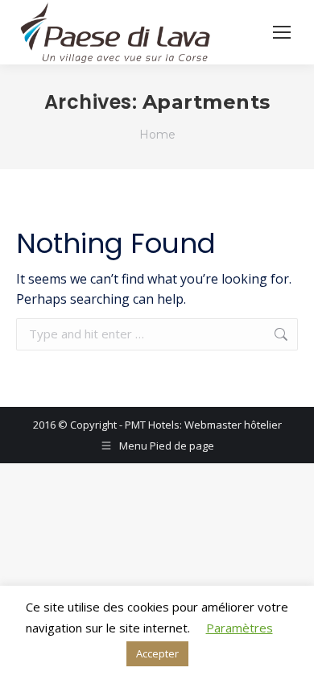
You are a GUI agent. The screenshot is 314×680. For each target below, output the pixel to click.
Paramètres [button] (239, 628)
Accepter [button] (157, 653)
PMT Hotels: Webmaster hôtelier (203, 424)
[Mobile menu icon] (282, 32)
